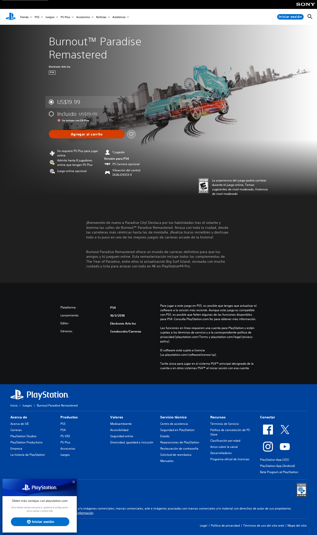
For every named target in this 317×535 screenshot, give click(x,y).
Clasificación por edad (225, 440)
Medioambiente (121, 424)
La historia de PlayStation (27, 455)
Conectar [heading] (267, 417)
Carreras (16, 430)
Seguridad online (121, 436)
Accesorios (83, 17)
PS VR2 (65, 436)
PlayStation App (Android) (277, 466)
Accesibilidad (119, 430)
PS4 (63, 430)
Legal (203, 525)
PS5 (37, 17)
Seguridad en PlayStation (177, 430)
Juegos (50, 17)
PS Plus (65, 17)
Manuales (167, 461)
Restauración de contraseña (179, 448)
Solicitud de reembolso (175, 455)
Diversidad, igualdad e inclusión (131, 442)
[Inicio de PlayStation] (10, 17)
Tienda (24, 17)
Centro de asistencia (174, 424)
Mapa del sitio (297, 525)
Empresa (16, 448)
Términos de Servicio (224, 424)
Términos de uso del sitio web (263, 525)
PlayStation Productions (26, 442)
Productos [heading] (69, 417)
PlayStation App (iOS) (274, 460)
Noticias (101, 17)
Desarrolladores (221, 453)
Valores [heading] (116, 417)
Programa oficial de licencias (229, 459)
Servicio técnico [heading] (173, 417)
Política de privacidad (225, 525)
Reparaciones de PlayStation (179, 442)
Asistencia (118, 17)
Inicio (14, 405)
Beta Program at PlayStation (279, 472)
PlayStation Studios (23, 436)
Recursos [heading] (218, 417)
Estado (164, 436)
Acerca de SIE (19, 424)
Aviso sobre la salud (224, 447)
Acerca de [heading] (18, 417)
